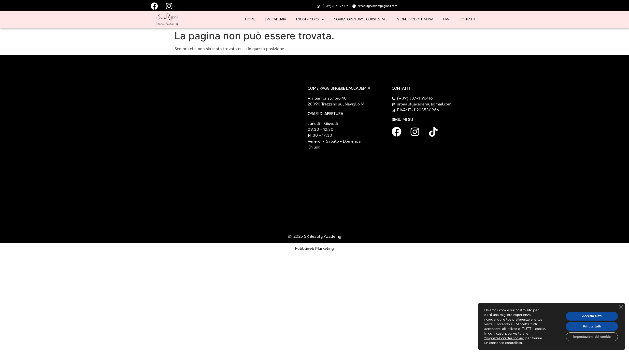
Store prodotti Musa (415, 19)
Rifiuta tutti (592, 326)
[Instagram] (415, 132)
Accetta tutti (592, 316)
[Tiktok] (433, 132)
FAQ (446, 19)
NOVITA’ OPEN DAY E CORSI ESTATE (360, 19)
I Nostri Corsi (307, 19)
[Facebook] (396, 132)
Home (250, 19)
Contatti (467, 19)
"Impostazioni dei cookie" (504, 338)
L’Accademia (275, 19)
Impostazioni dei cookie (592, 336)
